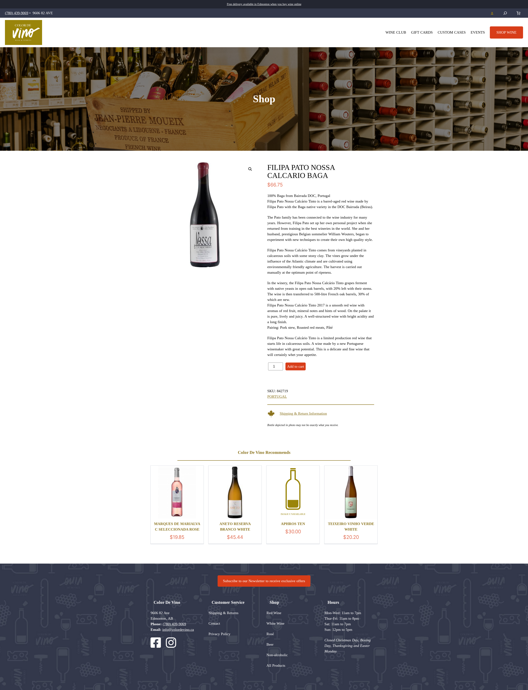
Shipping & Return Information (303, 413)
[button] (250, 169)
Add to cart (295, 366)
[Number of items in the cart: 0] (518, 13)
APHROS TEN (293, 524)
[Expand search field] (505, 13)
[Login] (492, 13)
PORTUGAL (277, 396)
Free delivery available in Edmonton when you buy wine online (264, 4)
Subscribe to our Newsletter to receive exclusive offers (264, 581)
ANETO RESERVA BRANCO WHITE (235, 526)
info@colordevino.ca (178, 630)
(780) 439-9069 (16, 13)
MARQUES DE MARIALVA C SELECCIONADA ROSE (177, 526)
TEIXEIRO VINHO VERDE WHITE (351, 526)
